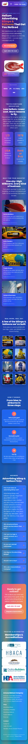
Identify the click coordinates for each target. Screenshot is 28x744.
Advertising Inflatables (9, 709)
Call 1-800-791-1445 (10, 51)
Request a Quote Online (14, 611)
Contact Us (6, 723)
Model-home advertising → (10, 222)
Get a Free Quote (9, 46)
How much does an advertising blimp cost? (11, 489)
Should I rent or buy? (10, 561)
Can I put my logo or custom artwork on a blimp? (10, 536)
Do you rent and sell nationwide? (10, 545)
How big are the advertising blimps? (12, 553)
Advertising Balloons (8, 712)
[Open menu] (11, 4)
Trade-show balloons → (9, 276)
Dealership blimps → (9, 249)
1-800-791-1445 (19, 3)
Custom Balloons (7, 714)
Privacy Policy (18, 736)
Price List (5, 717)
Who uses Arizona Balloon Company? (12, 568)
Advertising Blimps (8, 707)
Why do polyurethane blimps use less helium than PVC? (13, 526)
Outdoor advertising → (9, 303)
